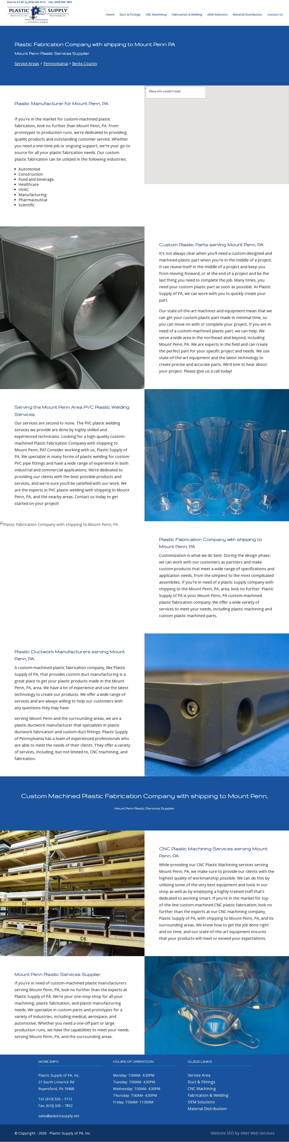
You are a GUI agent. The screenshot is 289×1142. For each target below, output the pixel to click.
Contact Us (275, 14)
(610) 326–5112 (36, 2)
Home (110, 14)
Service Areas (27, 63)
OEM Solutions (217, 14)
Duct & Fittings (130, 14)
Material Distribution (247, 14)
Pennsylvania (55, 63)
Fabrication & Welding (187, 14)
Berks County (84, 63)
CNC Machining (156, 14)
